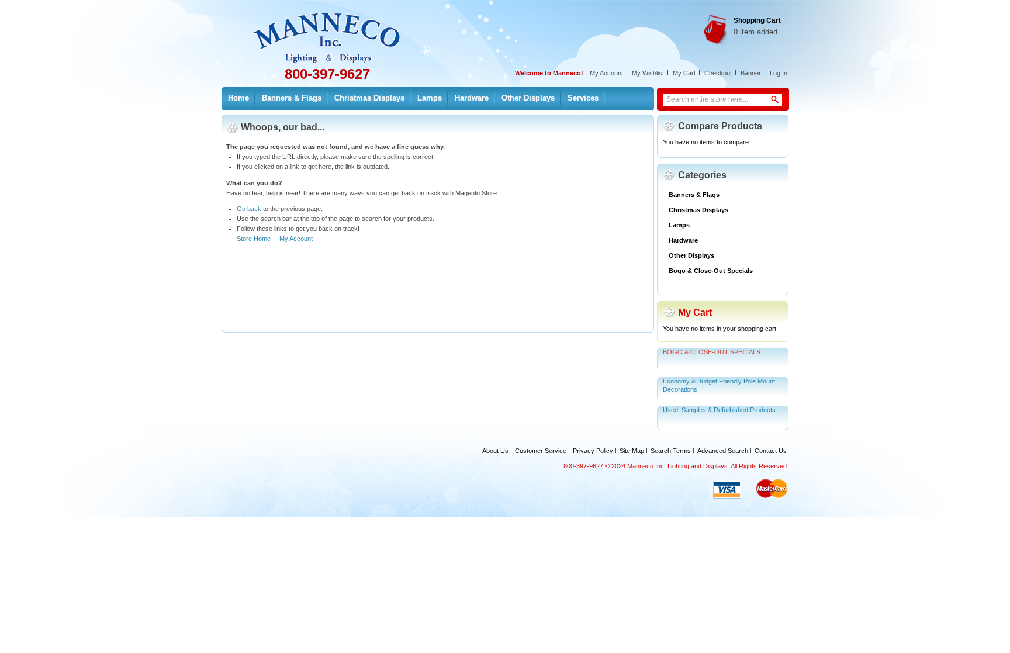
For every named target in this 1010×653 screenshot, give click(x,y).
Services (583, 98)
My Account (606, 73)
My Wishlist (648, 73)
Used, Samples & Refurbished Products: (720, 409)
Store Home (254, 238)
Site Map (632, 450)
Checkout (718, 73)
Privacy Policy (593, 450)
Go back (249, 208)
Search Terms (671, 450)
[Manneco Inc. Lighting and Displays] (335, 31)
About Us (495, 450)
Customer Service (540, 450)
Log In (778, 73)
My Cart (684, 73)
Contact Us (771, 450)
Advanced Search (722, 450)
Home (238, 98)
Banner (751, 73)
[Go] (775, 95)
